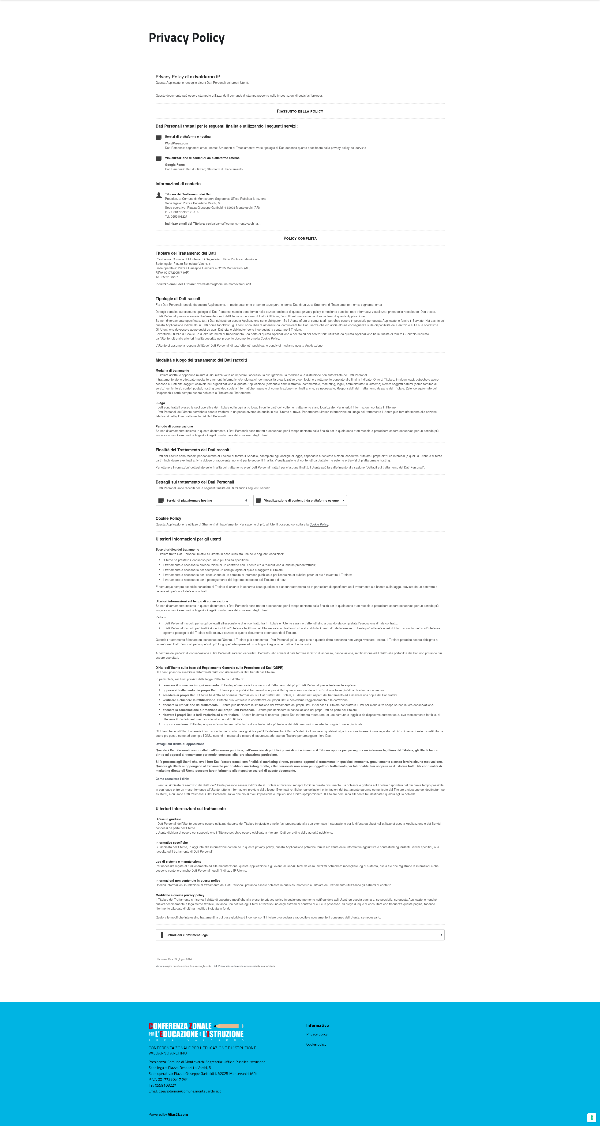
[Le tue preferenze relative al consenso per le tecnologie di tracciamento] (591, 1117)
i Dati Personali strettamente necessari (233, 966)
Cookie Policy (319, 524)
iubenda (160, 966)
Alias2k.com (178, 1114)
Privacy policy (317, 1034)
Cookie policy (316, 1044)
